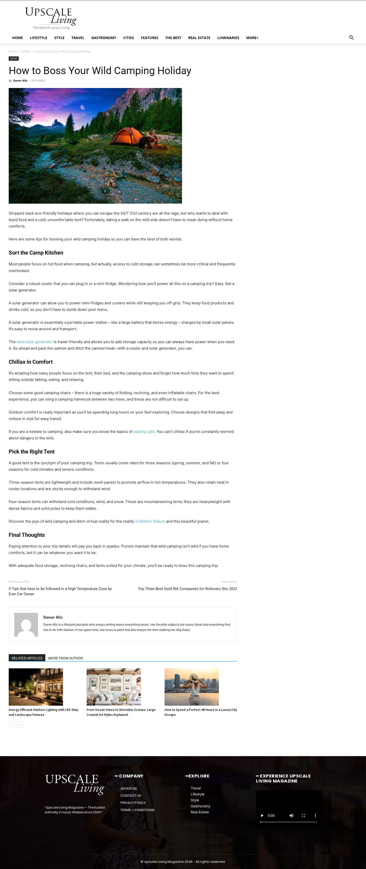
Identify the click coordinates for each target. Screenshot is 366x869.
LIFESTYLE (38, 37)
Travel (196, 788)
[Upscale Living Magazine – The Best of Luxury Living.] (75, 785)
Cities (128, 37)
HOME (17, 37)
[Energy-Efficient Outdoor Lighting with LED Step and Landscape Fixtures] (45, 687)
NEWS (26, 51)
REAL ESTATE (199, 37)
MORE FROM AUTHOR (65, 658)
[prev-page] (12, 725)
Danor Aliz (20, 80)
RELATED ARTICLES (27, 658)
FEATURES (149, 37)
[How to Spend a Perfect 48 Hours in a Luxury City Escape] (201, 687)
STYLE (59, 37)
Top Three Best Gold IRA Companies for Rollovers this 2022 (187, 589)
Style (195, 800)
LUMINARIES (228, 37)
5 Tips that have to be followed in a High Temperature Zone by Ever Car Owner (60, 591)
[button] (351, 38)
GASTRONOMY (103, 37)
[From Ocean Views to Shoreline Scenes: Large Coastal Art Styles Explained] (123, 687)
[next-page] (20, 725)
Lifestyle (197, 794)
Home (13, 51)
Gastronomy (200, 806)
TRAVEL (77, 37)
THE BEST (173, 37)
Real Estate (200, 812)
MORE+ (252, 37)
